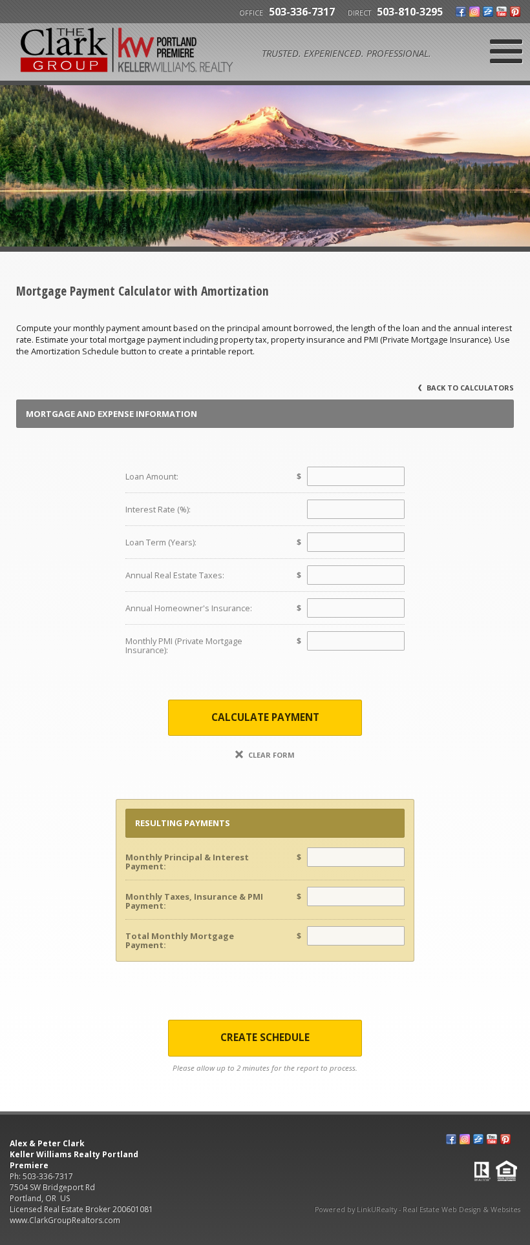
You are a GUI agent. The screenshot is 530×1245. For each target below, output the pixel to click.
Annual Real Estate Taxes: (174, 575)
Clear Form (270, 755)
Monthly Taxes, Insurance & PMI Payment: (194, 901)
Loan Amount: (151, 476)
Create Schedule (265, 1037)
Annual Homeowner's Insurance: (188, 608)
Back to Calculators (469, 387)
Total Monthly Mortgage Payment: (179, 940)
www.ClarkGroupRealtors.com (65, 1220)
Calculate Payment (265, 717)
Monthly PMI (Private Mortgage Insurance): (183, 645)
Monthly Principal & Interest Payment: (187, 861)
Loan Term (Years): (160, 542)
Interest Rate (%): (158, 509)
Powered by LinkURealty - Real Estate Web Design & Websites (417, 1209)
